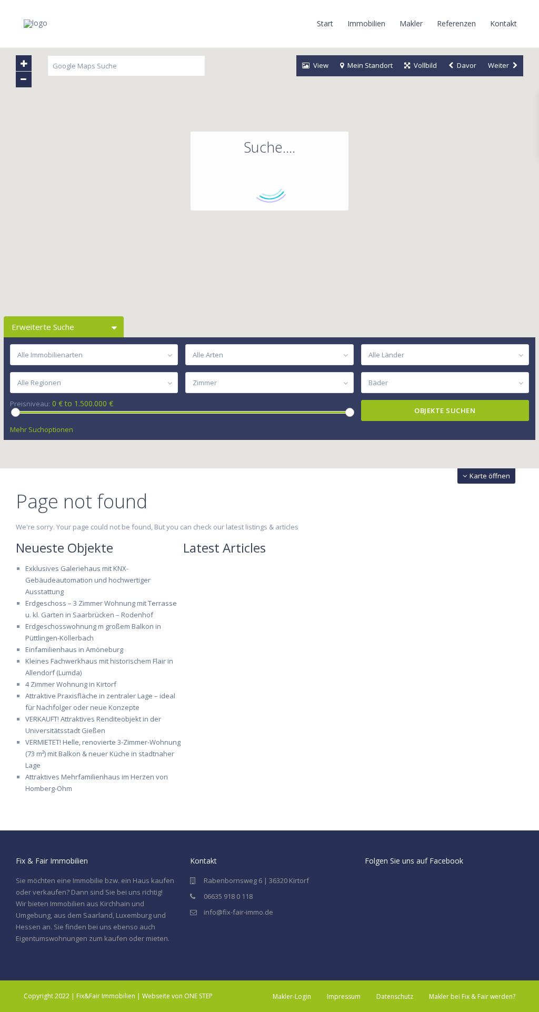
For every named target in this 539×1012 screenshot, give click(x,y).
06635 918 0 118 (228, 896)
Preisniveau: (30, 403)
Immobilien (366, 23)
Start (325, 23)
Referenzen (456, 23)
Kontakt (503, 23)
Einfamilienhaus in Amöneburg (74, 649)
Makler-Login (292, 996)
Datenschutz (394, 996)
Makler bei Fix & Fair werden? (472, 996)
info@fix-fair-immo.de (238, 912)
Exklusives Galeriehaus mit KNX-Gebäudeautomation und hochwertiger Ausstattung (88, 580)
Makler (411, 23)
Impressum (344, 996)
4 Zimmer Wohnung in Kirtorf (70, 684)
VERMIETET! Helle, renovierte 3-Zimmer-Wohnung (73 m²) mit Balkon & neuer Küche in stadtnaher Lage (103, 753)
